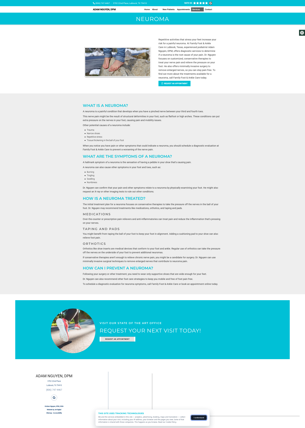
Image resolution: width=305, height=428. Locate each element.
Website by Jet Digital (54, 409)
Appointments (183, 9)
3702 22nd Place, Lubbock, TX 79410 (130, 3)
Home (147, 9)
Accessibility (57, 413)
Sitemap (49, 413)
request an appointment (176, 83)
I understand (199, 418)
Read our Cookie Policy (167, 422)
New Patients (169, 9)
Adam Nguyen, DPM (104, 9)
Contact (208, 9)
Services (196, 9)
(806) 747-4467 (102, 3)
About (155, 9)
